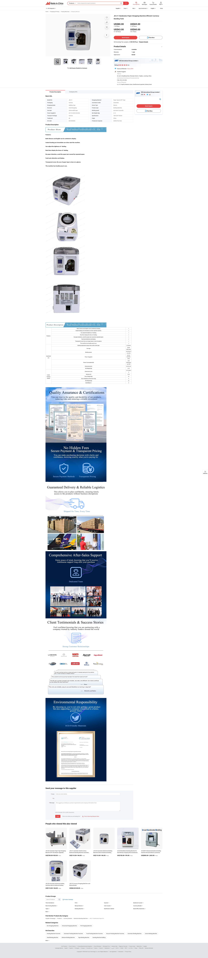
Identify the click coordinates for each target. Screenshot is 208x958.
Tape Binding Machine (83, 937)
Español (71, 948)
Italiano (96, 948)
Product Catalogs (68, 899)
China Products (72, 946)
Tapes (47, 908)
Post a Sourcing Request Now (90, 816)
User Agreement (113, 951)
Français (83, 948)
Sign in (160, 4)
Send (58, 816)
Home (47, 11)
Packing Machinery (65, 11)
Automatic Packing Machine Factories (73, 933)
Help (133, 8)
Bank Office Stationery (138, 908)
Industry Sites (114, 946)
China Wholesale (97, 946)
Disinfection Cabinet (109, 908)
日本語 (121, 948)
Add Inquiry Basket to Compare (78, 68)
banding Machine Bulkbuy (99, 937)
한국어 (117, 948)
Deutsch (101, 948)
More (47, 940)
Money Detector (79, 905)
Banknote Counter (137, 903)
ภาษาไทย (130, 948)
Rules (161, 8)
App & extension (143, 8)
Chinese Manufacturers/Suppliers (84, 946)
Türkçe (135, 948)
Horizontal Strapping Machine (69, 926)
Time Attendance (50, 903)
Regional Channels (123, 946)
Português (77, 948)
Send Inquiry (125, 37)
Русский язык (89, 948)
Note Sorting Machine (51, 905)
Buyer (125, 8)
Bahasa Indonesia (149, 948)
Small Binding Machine (52, 937)
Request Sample (143, 42)
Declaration (120, 951)
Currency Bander (137, 905)
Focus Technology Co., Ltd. (93, 951)
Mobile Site (139, 946)
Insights (145, 946)
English (66, 948)
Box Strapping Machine (52, 926)
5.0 (142, 94)
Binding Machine (79, 908)
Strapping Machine (75, 11)
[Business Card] (160, 99)
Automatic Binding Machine (134, 933)
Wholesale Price (106, 946)
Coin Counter (107, 905)
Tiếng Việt (141, 948)
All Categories (51, 8)
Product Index (132, 946)
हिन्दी (126, 948)
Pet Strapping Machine (86, 926)
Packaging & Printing (54, 11)
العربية (112, 948)
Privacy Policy (128, 951)
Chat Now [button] (152, 37)
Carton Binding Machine (151, 933)
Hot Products (64, 946)
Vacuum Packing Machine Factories (115, 933)
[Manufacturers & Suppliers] (54, 3)
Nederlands (107, 948)
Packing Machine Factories (53, 933)
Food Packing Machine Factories (94, 933)
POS (76, 903)
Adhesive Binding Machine (68, 937)
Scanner (106, 903)
